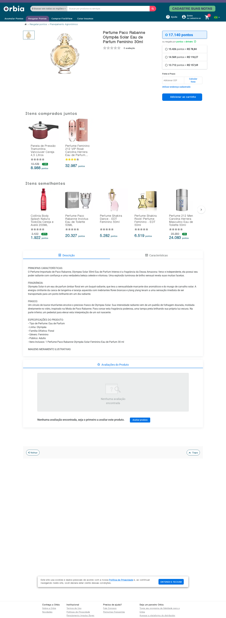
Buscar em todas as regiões (49, 8)
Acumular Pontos (14, 18)
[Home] (14, 8)
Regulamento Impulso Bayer (80, 616)
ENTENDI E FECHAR (171, 581)
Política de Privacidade (121, 580)
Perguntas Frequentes (114, 612)
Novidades (47, 612)
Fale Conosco (110, 609)
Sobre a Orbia (49, 609)
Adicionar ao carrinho (182, 96)
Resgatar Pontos (37, 18)
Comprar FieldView (62, 18)
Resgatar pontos (38, 25)
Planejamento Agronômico (64, 25)
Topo (194, 452)
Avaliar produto (140, 420)
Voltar (34, 452)
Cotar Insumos (85, 18)
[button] (217, 17)
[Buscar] (152, 8)
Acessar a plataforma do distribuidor (157, 616)
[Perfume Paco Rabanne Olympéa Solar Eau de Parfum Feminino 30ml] (29, 35)
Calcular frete (193, 80)
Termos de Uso (74, 609)
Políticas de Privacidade (78, 612)
